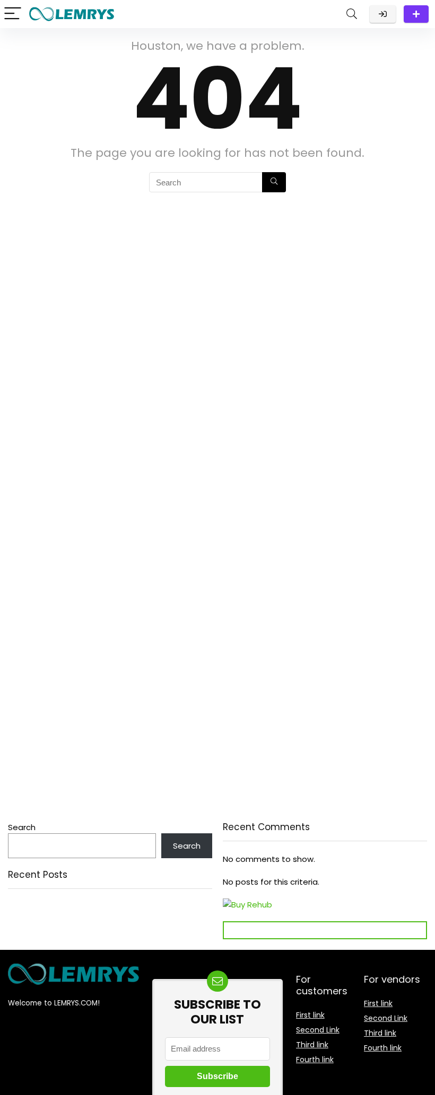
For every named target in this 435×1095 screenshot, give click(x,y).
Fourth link (315, 1059)
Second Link (318, 1030)
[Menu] (12, 14)
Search (22, 827)
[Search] (351, 14)
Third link (312, 1044)
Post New (416, 14)
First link (310, 1015)
